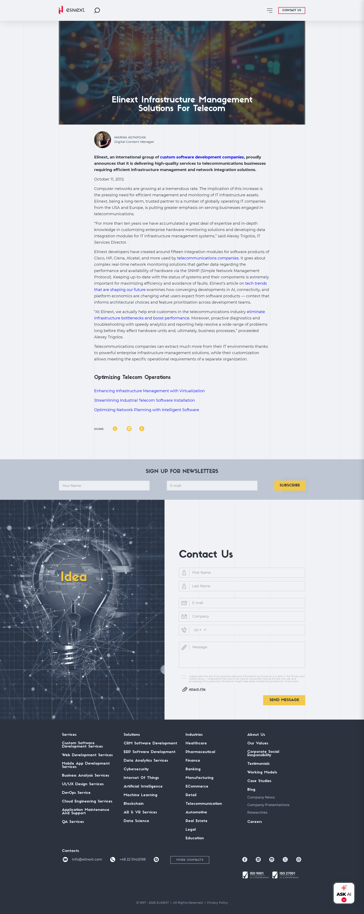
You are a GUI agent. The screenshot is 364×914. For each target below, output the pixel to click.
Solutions (132, 735)
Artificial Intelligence (143, 786)
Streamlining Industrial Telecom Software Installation (144, 400)
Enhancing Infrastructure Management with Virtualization (149, 391)
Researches (257, 812)
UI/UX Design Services (83, 784)
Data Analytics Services (146, 761)
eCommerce (197, 786)
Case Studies (259, 781)
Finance (193, 761)
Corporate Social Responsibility (263, 753)
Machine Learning (140, 795)
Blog (251, 790)
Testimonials (258, 764)
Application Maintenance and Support (85, 811)
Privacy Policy (217, 903)
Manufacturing (199, 778)
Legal (191, 830)
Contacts (70, 851)
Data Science (136, 821)
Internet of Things (141, 778)
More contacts (189, 860)
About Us (256, 735)
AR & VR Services (140, 812)
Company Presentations (268, 805)
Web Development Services (87, 755)
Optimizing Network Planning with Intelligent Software (146, 410)
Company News (261, 797)
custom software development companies (202, 157)
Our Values (257, 743)
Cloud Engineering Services (87, 801)
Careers (254, 822)
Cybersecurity (136, 769)
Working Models (262, 772)
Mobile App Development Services (86, 765)
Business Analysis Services (85, 775)
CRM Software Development (150, 743)
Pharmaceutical (200, 752)
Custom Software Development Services (82, 745)
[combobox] (197, 630)
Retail (191, 795)
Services (69, 735)
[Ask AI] (343, 893)
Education (195, 838)
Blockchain (134, 804)
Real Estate (196, 821)
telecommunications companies (208, 258)
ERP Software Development (149, 752)
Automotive (196, 812)
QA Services (73, 822)
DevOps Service (76, 793)
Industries (194, 735)
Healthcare (196, 743)
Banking (193, 769)
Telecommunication (204, 804)
